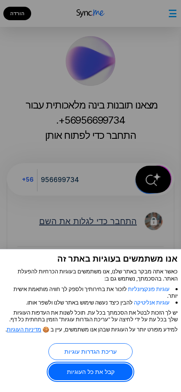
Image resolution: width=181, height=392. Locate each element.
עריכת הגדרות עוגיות (90, 351)
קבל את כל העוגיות (90, 372)
